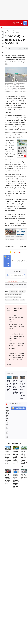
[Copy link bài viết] (22, 261)
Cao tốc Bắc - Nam (19, 309)
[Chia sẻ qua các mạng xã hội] (25, 261)
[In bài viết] (2, 55)
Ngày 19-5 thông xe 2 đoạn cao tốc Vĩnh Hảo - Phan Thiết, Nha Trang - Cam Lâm (22, 150)
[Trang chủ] (1, 27)
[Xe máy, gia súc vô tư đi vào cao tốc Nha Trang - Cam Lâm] (9, 377)
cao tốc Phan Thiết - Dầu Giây (13, 297)
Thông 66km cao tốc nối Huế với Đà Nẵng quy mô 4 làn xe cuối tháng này (16, 336)
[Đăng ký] (18, 408)
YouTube (9, 22)
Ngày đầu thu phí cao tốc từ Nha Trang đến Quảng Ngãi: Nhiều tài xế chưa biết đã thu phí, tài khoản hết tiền (16, 356)
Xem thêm (9, 364)
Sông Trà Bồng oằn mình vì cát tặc (24, 476)
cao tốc (16, 101)
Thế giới (20, 27)
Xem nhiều (9, 27)
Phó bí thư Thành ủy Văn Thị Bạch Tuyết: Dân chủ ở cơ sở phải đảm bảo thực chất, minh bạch (16, 481)
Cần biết (14, 23)
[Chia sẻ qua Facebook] (18, 261)
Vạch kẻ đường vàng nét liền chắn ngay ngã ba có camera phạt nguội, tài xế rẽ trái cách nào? (24, 459)
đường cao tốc (13, 291)
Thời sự (16, 27)
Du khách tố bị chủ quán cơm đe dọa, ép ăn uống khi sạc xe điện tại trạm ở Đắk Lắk (16, 457)
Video (13, 27)
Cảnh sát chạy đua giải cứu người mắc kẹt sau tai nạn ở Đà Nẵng (7, 479)
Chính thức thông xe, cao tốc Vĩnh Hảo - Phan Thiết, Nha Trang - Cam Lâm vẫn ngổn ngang (22, 389)
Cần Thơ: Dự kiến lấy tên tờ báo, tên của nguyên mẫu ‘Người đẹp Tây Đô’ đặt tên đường (8, 457)
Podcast (4, 22)
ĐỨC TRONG (23, 246)
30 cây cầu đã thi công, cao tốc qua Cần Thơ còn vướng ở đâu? (16, 327)
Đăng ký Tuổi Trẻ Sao (25, 23)
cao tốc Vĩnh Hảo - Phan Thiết (13, 294)
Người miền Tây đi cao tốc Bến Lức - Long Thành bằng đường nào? (16, 346)
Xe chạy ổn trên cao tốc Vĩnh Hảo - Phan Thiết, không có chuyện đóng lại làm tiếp (15, 387)
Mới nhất (5, 27)
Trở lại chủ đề (8, 31)
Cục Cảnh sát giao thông (11, 300)
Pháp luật (24, 27)
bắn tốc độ (22, 291)
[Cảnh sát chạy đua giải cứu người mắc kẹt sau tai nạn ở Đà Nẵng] (8, 471)
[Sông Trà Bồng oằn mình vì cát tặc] (24, 471)
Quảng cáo (17, 23)
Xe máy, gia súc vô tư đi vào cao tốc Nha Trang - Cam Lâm (9, 386)
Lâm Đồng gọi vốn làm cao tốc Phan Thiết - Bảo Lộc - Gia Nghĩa (16, 317)
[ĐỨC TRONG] (6, 48)
